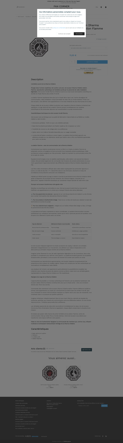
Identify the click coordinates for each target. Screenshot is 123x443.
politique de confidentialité (59, 27)
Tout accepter (79, 33)
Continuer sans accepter (64, 33)
